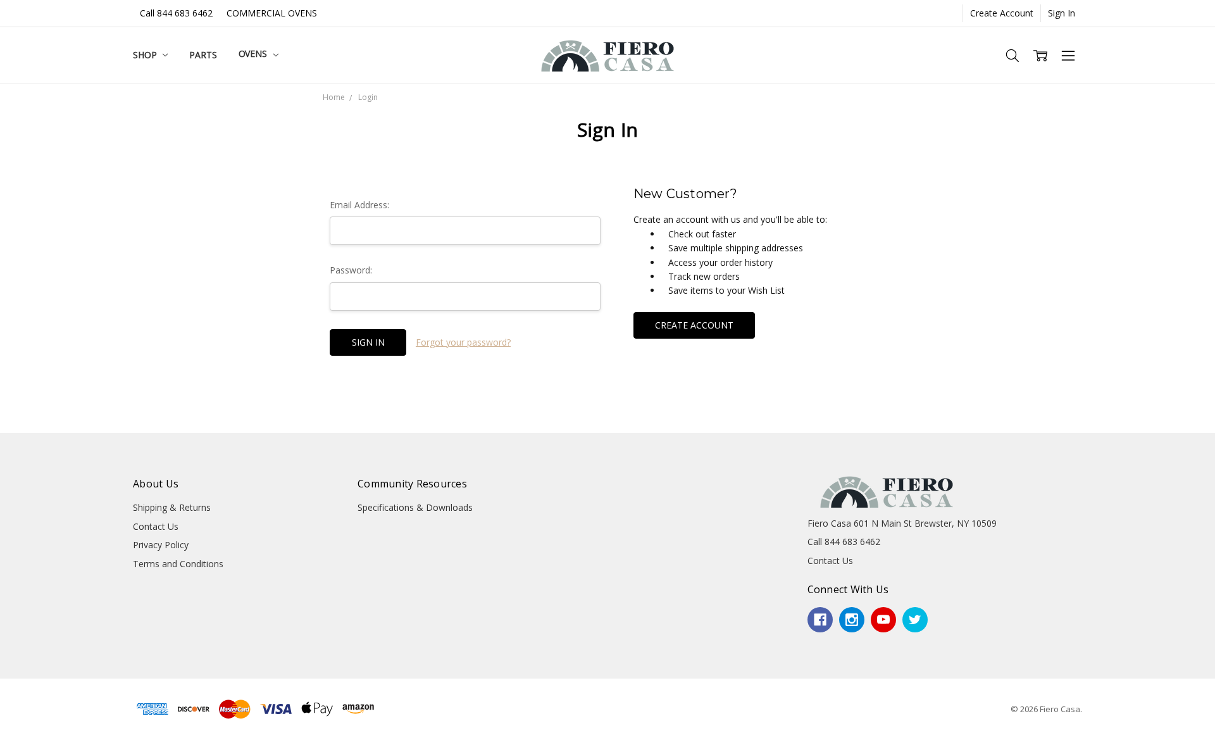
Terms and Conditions (178, 564)
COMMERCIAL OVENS (272, 13)
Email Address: (359, 205)
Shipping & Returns (172, 507)
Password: (351, 270)
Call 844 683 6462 (176, 13)
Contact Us (155, 526)
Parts (202, 55)
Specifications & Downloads (415, 507)
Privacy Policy (161, 545)
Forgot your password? (463, 342)
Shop (146, 55)
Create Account (1001, 13)
